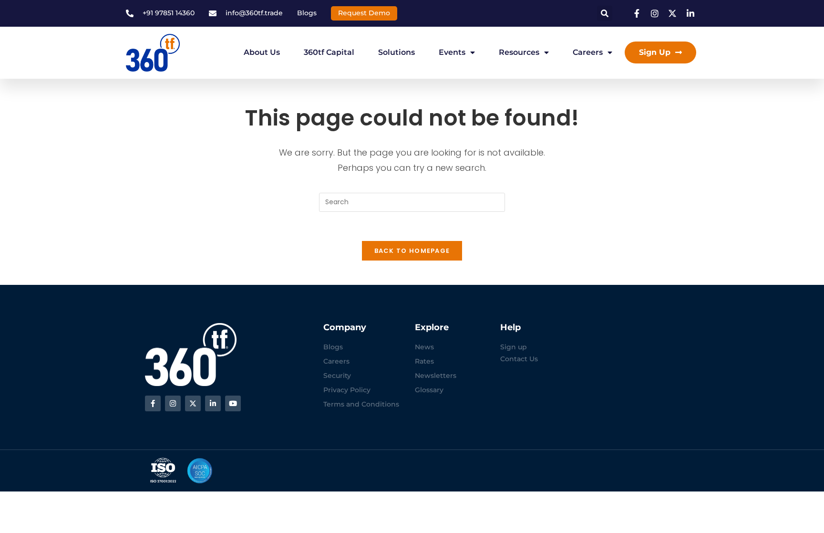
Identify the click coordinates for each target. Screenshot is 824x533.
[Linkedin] (213, 403)
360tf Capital (329, 52)
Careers (588, 52)
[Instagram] (173, 403)
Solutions (396, 52)
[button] (604, 13)
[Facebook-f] (153, 403)
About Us (262, 52)
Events (452, 52)
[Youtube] (233, 403)
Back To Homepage (412, 250)
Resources (519, 52)
